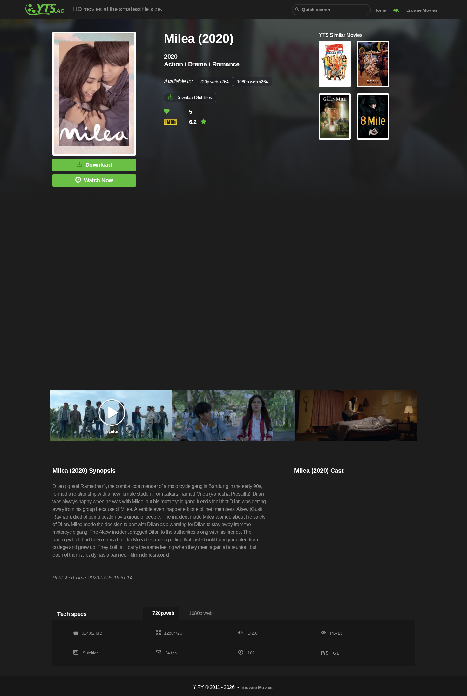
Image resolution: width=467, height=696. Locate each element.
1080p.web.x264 (252, 81)
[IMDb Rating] (176, 122)
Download (98, 165)
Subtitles (90, 652)
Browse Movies (421, 10)
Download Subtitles (194, 97)
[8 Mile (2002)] (373, 116)
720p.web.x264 (214, 81)
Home (380, 10)
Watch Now (98, 180)
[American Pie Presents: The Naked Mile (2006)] (335, 64)
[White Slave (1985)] (373, 64)
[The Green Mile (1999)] (335, 116)
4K (396, 10)
